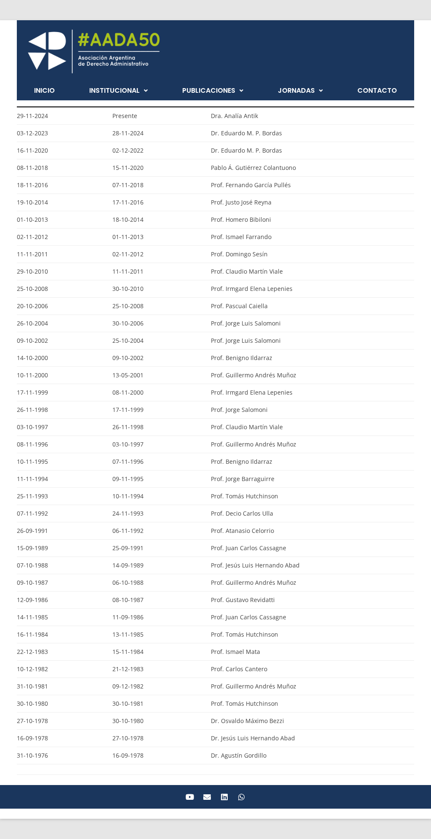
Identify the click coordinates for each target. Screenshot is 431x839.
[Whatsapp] (241, 796)
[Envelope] (207, 796)
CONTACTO (377, 90)
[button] (118, 90)
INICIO (44, 90)
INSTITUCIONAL (114, 90)
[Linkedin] (224, 796)
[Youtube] (189, 796)
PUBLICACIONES (208, 90)
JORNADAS (296, 90)
